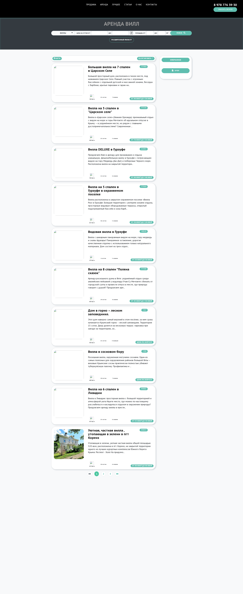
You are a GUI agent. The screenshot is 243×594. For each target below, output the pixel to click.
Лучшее (116, 4)
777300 (143, 269)
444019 (143, 430)
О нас (139, 4)
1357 (144, 310)
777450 (143, 67)
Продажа (91, 4)
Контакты (151, 4)
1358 (144, 351)
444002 (143, 389)
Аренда (104, 4)
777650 (143, 187)
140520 (143, 231)
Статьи (128, 4)
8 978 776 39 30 (225, 5)
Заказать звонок (225, 9)
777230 (143, 108)
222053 (143, 149)
